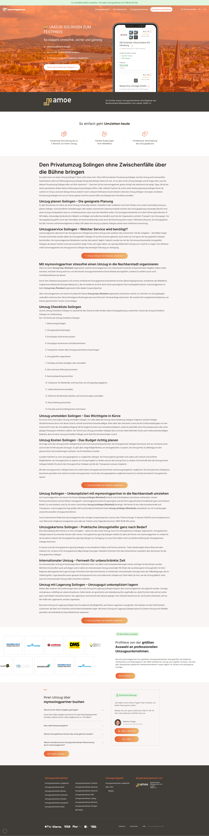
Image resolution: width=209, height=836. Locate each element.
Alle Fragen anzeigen (55, 754)
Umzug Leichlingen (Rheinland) (92, 497)
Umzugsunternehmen (139, 9)
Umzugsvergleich (102, 9)
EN (200, 9)
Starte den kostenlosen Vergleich (60, 67)
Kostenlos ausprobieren (161, 9)
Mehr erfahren (124, 676)
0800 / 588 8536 (128, 731)
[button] (5, 831)
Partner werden (189, 9)
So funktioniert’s (120, 9)
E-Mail (128, 739)
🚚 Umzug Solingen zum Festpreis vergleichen (104, 256)
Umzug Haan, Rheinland (63, 268)
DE (205, 9)
